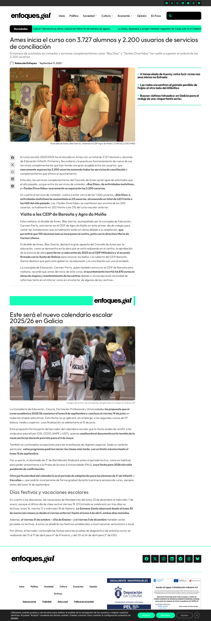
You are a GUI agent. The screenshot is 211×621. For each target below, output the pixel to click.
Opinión (93, 586)
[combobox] (184, 16)
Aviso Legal (63, 601)
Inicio (21, 586)
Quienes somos (29, 601)
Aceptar (146, 615)
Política (34, 586)
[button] (12, 157)
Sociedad (48, 586)
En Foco (58, 593)
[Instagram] (177, 3)
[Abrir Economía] (131, 16)
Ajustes (184, 615)
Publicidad (46, 601)
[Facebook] (166, 3)
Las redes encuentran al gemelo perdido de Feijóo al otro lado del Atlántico (167, 86)
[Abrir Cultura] (112, 16)
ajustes (14, 618)
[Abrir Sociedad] (96, 16)
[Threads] (193, 3)
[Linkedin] (182, 3)
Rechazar (165, 615)
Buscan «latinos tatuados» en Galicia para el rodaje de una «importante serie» (168, 97)
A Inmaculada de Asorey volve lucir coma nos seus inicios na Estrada (168, 75)
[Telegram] (188, 3)
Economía (78, 586)
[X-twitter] (172, 3)
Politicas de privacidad (84, 601)
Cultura (63, 586)
